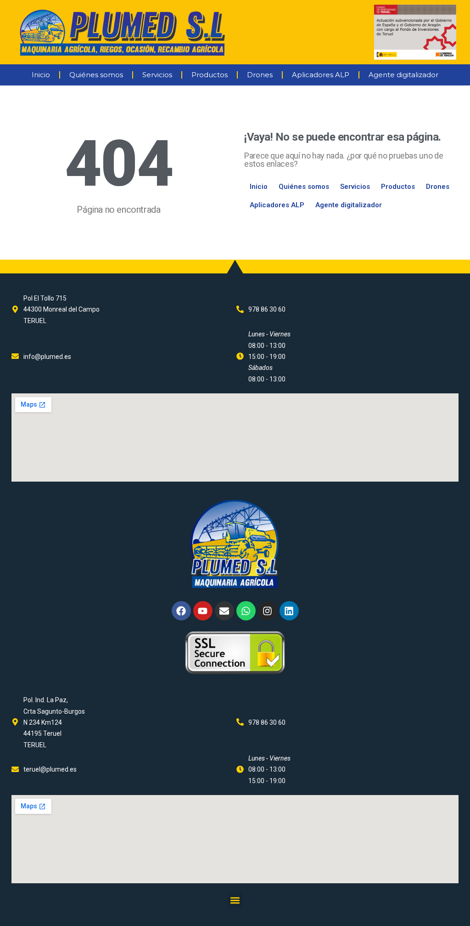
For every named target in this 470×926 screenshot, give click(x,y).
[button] (235, 900)
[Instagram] (267, 610)
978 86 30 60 (266, 309)
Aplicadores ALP (320, 74)
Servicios (157, 74)
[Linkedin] (289, 610)
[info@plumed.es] (15, 356)
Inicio (41, 74)
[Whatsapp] (246, 610)
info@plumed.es (47, 356)
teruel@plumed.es (50, 769)
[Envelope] (224, 610)
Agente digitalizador (403, 74)
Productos (209, 74)
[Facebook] (181, 610)
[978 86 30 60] (240, 309)
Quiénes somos (96, 74)
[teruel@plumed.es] (15, 769)
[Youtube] (203, 610)
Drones (260, 74)
